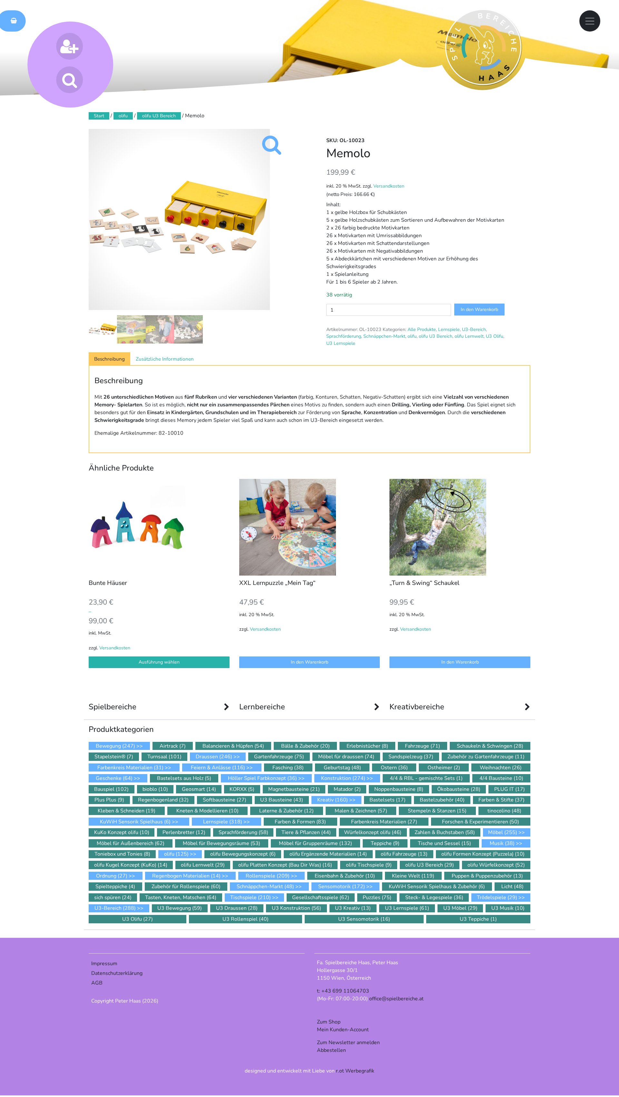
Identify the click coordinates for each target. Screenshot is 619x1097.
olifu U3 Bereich (159, 115)
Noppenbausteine (398, 789)
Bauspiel (111, 789)
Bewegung (115, 746)
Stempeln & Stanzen (437, 810)
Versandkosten (388, 186)
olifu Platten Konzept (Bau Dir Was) (285, 865)
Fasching (288, 767)
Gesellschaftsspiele (320, 897)
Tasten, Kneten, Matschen (180, 897)
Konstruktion (343, 778)
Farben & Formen (300, 821)
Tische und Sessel (444, 843)
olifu (123, 115)
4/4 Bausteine (501, 778)
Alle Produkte (422, 329)
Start (99, 115)
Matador (347, 789)
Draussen (214, 756)
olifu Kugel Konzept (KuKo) (130, 865)
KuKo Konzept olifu (121, 832)
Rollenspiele (268, 875)
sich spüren (113, 897)
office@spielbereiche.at (396, 998)
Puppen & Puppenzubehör (487, 875)
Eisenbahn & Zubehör (345, 875)
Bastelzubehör (442, 799)
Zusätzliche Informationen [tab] (165, 358)
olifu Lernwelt (469, 336)
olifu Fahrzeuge (404, 854)
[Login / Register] (69, 46)
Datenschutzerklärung (116, 973)
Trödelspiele (497, 897)
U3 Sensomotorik (364, 919)
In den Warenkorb (479, 309)
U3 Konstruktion (296, 908)
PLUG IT (509, 789)
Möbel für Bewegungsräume (221, 843)
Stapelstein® (113, 756)
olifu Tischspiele (369, 865)
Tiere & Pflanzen (306, 832)
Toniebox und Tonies (122, 854)
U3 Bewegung (179, 908)
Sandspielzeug (410, 756)
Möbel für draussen (346, 756)
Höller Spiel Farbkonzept (262, 778)
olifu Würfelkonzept (496, 865)
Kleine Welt (413, 875)
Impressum (104, 963)
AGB (97, 982)
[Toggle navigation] (590, 21)
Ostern (394, 767)
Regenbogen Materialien (186, 875)
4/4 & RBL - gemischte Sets (426, 778)
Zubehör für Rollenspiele (186, 886)
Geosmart (199, 789)
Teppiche (385, 843)
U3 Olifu (494, 336)
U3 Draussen (237, 908)
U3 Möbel (460, 908)
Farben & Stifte (501, 799)
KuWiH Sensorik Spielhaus (135, 821)
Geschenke (114, 778)
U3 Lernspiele (340, 343)
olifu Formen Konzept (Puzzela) (483, 854)
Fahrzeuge (422, 746)
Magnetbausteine (294, 789)
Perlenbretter (183, 832)
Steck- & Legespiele (434, 897)
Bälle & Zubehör (305, 746)
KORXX (242, 789)
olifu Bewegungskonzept (243, 854)
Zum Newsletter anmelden (348, 1042)
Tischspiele (250, 897)
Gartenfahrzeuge (279, 756)
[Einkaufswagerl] (11, 20)
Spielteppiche (115, 886)
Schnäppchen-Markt (384, 336)
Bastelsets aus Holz (184, 778)
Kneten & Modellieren (207, 810)
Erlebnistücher (367, 746)
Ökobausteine (458, 789)
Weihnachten (501, 767)
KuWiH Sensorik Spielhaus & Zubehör (437, 886)
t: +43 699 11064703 (343, 991)
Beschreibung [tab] (109, 358)
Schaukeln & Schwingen (490, 746)
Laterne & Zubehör (286, 810)
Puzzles (377, 897)
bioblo (155, 789)
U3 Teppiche (478, 919)
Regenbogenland (163, 799)
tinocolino (504, 810)
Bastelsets (387, 799)
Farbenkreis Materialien (130, 767)
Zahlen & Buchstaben (445, 832)
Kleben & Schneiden (126, 810)
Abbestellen (331, 1050)
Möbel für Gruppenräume (315, 843)
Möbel (502, 832)
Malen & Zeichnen (361, 810)
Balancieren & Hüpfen (233, 746)
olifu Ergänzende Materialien (328, 854)
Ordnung (111, 875)
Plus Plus (109, 799)
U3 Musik (508, 908)
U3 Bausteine (281, 799)
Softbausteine (224, 799)
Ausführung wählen (159, 662)
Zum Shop (328, 1021)
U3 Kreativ (353, 908)
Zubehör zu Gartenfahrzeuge (486, 756)
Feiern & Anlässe (218, 767)
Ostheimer (443, 767)
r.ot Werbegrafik (355, 1070)
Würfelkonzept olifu (372, 832)
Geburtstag (342, 767)
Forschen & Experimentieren (480, 821)
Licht (512, 886)
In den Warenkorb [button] (309, 662)
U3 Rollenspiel (245, 919)
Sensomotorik (341, 886)
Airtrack (173, 746)
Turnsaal (164, 756)
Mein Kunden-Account (343, 1029)
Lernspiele (449, 329)
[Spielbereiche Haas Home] (483, 47)
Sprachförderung (343, 336)
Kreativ (332, 799)
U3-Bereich (474, 329)
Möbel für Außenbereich (130, 843)
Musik (502, 843)
